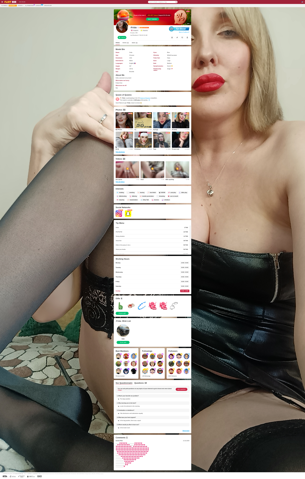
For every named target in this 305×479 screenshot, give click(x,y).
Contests (38, 5)
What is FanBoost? (184, 32)
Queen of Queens (145, 98)
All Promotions (29, 5)
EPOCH (30, 473)
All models (4, 5)
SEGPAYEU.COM (36, 473)
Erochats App (48, 5)
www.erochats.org (19, 473)
